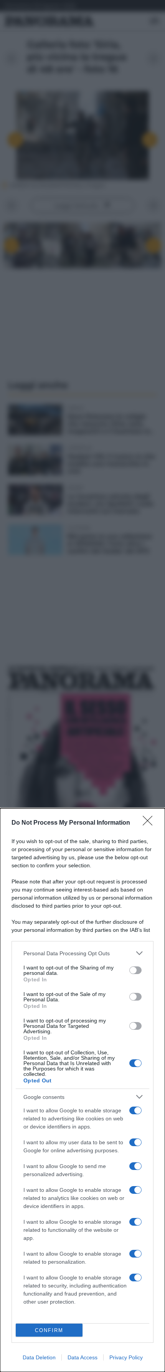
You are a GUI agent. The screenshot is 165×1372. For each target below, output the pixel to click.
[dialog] (82, 1090)
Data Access (82, 1357)
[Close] (150, 823)
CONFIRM (49, 1330)
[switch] (135, 970)
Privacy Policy (126, 1357)
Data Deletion (39, 1357)
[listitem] (82, 953)
